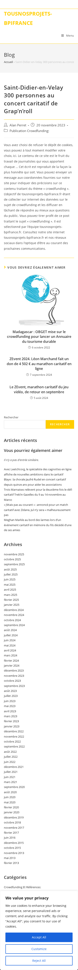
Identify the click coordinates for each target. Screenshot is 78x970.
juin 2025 (9, 579)
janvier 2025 (11, 605)
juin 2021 (9, 777)
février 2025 (11, 600)
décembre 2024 (14, 610)
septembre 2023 (14, 686)
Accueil (8, 62)
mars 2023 (10, 716)
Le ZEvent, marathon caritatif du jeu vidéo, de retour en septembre (39, 389)
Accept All (39, 937)
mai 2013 (9, 858)
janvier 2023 (11, 726)
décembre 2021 (14, 767)
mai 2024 (9, 645)
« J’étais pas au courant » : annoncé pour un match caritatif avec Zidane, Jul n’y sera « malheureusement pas (37, 510)
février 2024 (11, 660)
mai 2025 (9, 585)
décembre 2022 (14, 731)
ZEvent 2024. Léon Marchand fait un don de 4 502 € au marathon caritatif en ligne (39, 363)
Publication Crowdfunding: (29, 131)
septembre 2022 (14, 746)
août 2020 (10, 792)
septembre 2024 (14, 625)
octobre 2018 (12, 822)
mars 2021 (10, 782)
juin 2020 (9, 797)
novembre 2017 (14, 828)
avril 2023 (10, 711)
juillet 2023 (11, 696)
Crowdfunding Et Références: (22, 887)
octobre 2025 (12, 559)
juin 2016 (9, 837)
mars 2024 (10, 655)
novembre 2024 (14, 615)
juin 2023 (9, 701)
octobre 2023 (12, 681)
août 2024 (10, 630)
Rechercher (11, 417)
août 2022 (10, 752)
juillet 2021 (11, 772)
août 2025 (10, 569)
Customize (39, 949)
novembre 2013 (14, 853)
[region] (39, 930)
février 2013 (11, 863)
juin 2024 (9, 640)
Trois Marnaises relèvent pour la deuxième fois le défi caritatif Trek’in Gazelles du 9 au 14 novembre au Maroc (38, 495)
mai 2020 (9, 802)
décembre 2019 (14, 817)
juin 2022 (9, 762)
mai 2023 (9, 706)
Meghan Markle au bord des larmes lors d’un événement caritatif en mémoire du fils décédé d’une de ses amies (38, 525)
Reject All (39, 961)
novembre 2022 (14, 736)
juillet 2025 (11, 574)
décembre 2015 (14, 843)
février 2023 (11, 721)
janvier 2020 (11, 812)
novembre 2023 (14, 676)
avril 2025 (10, 589)
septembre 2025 (14, 564)
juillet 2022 (11, 757)
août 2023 (10, 691)
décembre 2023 (14, 670)
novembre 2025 (14, 554)
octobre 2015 (12, 848)
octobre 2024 (12, 620)
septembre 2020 (14, 787)
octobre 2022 (12, 741)
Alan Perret (18, 125)
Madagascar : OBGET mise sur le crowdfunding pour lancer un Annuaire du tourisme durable (39, 336)
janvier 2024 (11, 665)
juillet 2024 (11, 635)
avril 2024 (10, 650)
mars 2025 (10, 595)
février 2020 (11, 807)
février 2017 (11, 833)
